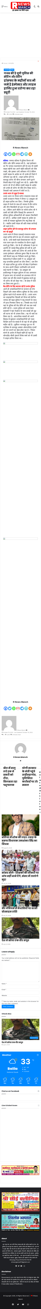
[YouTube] (21, 1266)
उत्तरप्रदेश (6, 70)
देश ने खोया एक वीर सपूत (12, 1042)
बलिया (12, 70)
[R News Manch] (20, 6)
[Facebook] (16, 1266)
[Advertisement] (20, 35)
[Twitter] (19, 1266)
